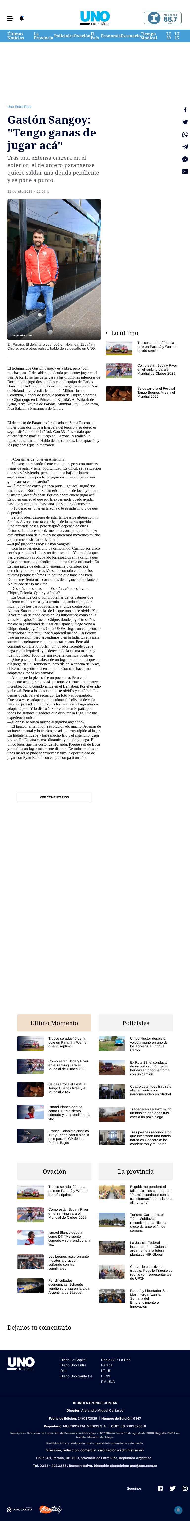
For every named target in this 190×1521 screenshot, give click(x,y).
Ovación (82, 36)
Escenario (131, 36)
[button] (10, 18)
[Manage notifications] (178, 1510)
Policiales (64, 36)
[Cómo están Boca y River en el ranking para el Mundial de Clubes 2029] (143, 370)
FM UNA (108, 1382)
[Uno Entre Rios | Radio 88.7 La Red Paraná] (162, 18)
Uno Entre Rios (19, 106)
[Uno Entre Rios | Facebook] (160, 1488)
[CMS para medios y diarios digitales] (19, 1509)
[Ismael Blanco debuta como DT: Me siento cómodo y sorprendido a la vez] (54, 1113)
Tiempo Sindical (149, 36)
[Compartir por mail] (185, 172)
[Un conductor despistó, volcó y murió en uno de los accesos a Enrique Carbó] (136, 1044)
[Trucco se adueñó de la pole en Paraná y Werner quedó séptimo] (143, 348)
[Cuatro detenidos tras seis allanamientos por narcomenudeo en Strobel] (136, 1091)
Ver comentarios (54, 797)
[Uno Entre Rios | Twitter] (173, 1488)
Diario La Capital (73, 1360)
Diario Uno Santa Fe (76, 1376)
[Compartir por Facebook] (185, 110)
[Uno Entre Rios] (95, 18)
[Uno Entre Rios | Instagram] (185, 1488)
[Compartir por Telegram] (185, 147)
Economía (111, 36)
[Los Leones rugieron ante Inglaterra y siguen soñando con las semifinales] (54, 1262)
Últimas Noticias (15, 36)
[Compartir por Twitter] (185, 122)
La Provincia (43, 36)
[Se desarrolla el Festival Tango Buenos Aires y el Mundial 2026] (143, 393)
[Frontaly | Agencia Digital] (47, 1510)
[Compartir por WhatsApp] (185, 134)
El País (95, 36)
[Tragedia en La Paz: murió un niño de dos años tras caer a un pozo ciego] (136, 1114)
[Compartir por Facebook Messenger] (185, 159)
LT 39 (168, 36)
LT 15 (177, 36)
